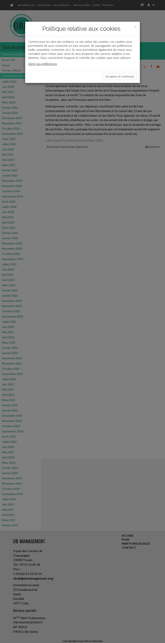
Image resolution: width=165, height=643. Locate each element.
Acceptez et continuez (119, 76)
